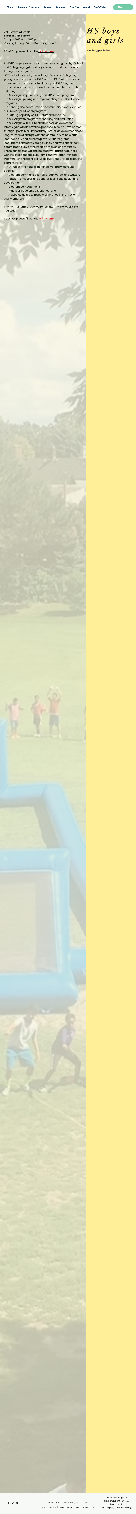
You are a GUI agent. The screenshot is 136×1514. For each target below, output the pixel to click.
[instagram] (16, 1503)
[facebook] (8, 1503)
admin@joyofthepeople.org (116, 1507)
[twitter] (12, 1503)
